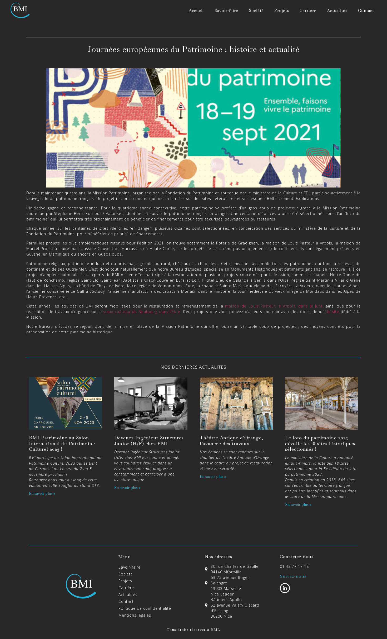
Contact (366, 10)
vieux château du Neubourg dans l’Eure (141, 311)
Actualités (337, 10)
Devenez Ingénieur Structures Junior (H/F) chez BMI (149, 440)
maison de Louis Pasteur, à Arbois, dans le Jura (273, 306)
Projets (281, 10)
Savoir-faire (226, 10)
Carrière (308, 10)
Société (256, 10)
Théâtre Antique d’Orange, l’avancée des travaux (231, 440)
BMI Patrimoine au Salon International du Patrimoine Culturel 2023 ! (62, 443)
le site (333, 311)
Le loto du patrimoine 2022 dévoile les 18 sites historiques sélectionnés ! (320, 443)
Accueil (196, 10)
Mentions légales (134, 615)
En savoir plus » (42, 493)
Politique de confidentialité (144, 608)
